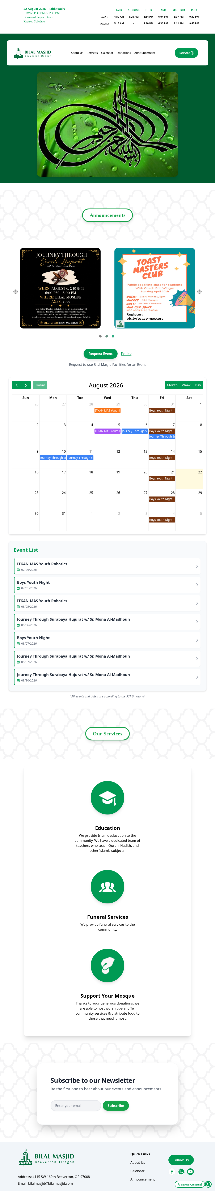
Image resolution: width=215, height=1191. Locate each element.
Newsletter (83, 78)
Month (172, 385)
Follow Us (181, 1160)
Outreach (97, 108)
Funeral (96, 61)
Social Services (101, 78)
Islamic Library (96, 89)
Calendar (107, 53)
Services (92, 53)
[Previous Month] (16, 385)
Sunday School (101, 69)
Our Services (107, 733)
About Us (77, 53)
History (80, 69)
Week (186, 385)
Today (40, 385)
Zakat (124, 69)
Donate (184, 53)
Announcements (108, 215)
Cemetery (97, 99)
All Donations (131, 61)
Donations (124, 53)
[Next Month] (26, 385)
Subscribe (116, 1105)
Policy (126, 353)
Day (198, 385)
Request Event (101, 353)
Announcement (190, 1184)
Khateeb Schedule (34, 21)
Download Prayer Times (38, 17)
